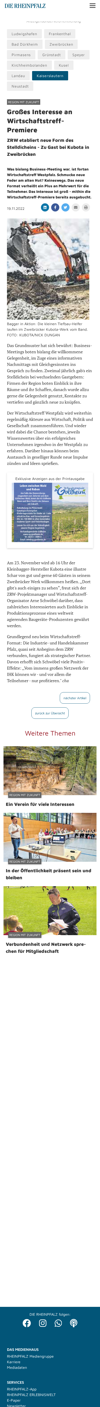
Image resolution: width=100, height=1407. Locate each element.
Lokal (9, 16)
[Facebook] (26, 1322)
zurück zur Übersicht (50, 713)
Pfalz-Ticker (28, 16)
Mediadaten (17, 1367)
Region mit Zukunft (23, 102)
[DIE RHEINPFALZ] (25, 7)
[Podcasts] (74, 1322)
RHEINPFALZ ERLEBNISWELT (31, 1395)
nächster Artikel (74, 698)
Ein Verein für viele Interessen (40, 804)
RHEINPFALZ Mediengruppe (30, 1356)
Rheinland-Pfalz (55, 16)
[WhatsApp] (58, 1322)
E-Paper (14, 1400)
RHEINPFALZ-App (22, 1389)
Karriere (13, 1362)
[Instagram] (43, 1322)
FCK (75, 16)
